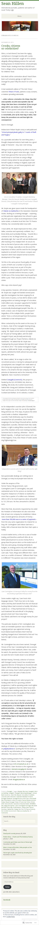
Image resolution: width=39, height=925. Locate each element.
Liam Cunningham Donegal (23, 805)
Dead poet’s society (9, 833)
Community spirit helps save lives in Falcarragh (17, 842)
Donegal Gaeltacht (6, 798)
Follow (7, 887)
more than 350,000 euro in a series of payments (19, 519)
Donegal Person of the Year (21, 798)
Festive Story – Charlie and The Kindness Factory (18, 837)
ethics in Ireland (17, 800)
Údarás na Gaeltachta (11, 211)
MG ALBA (34, 805)
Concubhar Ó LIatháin (28, 795)
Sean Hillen (12, 3)
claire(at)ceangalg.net (18, 769)
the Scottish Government (8, 811)
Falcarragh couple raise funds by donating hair (17, 853)
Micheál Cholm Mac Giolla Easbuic (11, 807)
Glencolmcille (9, 804)
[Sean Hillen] (19, 30)
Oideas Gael (25, 807)
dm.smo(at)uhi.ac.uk (21, 764)
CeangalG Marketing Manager (23, 793)
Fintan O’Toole (14, 92)
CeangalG (11, 793)
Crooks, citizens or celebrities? (10, 47)
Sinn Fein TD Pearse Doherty (26, 809)
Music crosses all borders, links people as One (17, 847)
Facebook (6, 900)
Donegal (9, 791)
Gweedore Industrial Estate (21, 804)
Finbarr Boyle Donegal (7, 802)
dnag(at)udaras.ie (19, 779)
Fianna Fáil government (29, 800)
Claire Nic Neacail (16, 795)
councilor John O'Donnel (8, 796)
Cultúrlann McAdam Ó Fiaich (24, 796)
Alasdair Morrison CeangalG (26, 791)
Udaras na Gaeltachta (23, 811)
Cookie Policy (10, 917)
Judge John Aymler (9, 805)
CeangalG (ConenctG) (14, 380)
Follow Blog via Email (11, 872)
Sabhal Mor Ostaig (12, 809)
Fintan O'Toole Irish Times (22, 802)
